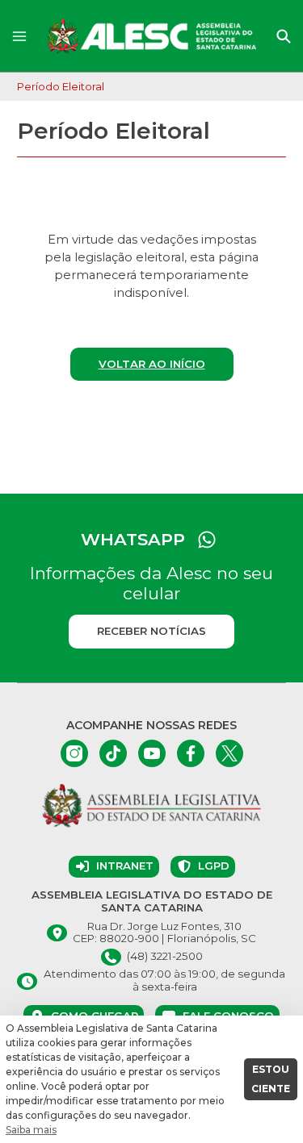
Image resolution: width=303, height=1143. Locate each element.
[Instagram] (74, 753)
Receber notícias (151, 630)
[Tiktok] (113, 753)
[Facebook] (190, 753)
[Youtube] (152, 753)
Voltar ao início (152, 363)
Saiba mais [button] (31, 1130)
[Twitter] (229, 753)
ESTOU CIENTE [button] (270, 1079)
